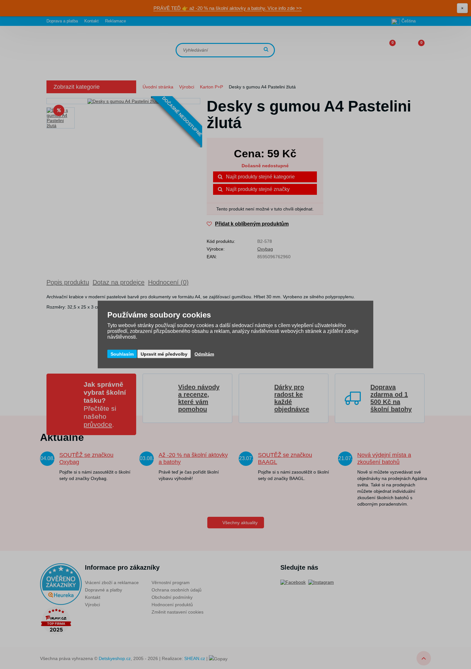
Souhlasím (122, 354)
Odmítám (204, 354)
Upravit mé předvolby (164, 354)
